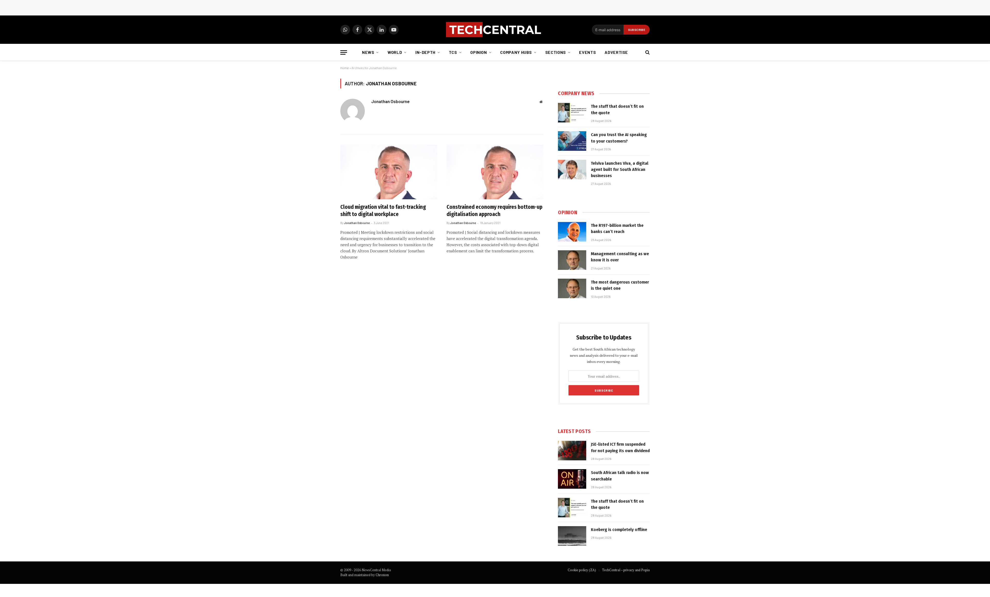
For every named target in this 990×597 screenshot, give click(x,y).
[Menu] (343, 52)
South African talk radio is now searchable (620, 476)
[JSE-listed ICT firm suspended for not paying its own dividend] (572, 450)
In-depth (425, 52)
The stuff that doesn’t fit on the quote (617, 109)
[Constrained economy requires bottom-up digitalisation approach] (495, 172)
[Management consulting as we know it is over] (572, 260)
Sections (555, 52)
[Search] (647, 52)
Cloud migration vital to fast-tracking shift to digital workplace (383, 211)
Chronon (382, 575)
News (368, 52)
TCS (453, 52)
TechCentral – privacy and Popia (626, 570)
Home (344, 68)
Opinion (478, 52)
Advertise (616, 52)
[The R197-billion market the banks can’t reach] (572, 232)
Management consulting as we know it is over (620, 257)
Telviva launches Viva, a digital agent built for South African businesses (619, 170)
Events (587, 52)
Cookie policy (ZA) (582, 570)
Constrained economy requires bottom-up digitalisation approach (494, 211)
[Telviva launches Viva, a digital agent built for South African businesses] (572, 169)
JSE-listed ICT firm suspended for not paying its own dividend (620, 447)
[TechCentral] (495, 29)
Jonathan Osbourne (390, 101)
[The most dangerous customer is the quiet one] (572, 288)
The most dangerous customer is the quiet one (620, 285)
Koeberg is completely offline (619, 529)
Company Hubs (516, 52)
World (394, 52)
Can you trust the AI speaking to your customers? (619, 138)
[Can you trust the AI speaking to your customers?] (572, 141)
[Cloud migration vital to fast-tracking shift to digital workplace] (388, 172)
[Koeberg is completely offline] (572, 536)
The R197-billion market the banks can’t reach (617, 228)
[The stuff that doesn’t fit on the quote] (572, 112)
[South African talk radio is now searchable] (572, 479)
